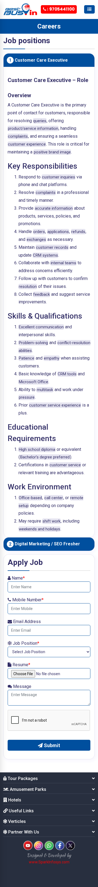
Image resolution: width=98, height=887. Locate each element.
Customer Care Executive (38, 60)
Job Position (25, 643)
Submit (51, 745)
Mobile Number (27, 599)
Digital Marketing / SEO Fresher (44, 544)
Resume (20, 664)
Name (18, 578)
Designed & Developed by (49, 855)
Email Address (26, 621)
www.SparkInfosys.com (49, 862)
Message (21, 686)
